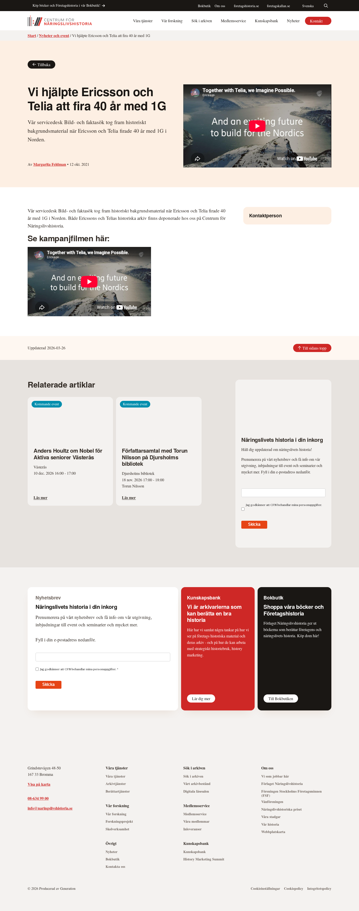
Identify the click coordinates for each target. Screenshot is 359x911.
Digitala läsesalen (196, 791)
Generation (68, 888)
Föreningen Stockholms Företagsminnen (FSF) (291, 793)
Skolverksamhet (117, 829)
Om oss (220, 5)
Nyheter (293, 20)
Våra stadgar (271, 817)
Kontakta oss (115, 867)
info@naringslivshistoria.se (50, 808)
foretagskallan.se (278, 5)
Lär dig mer (201, 698)
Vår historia (270, 824)
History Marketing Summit (203, 859)
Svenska (308, 5)
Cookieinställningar (265, 889)
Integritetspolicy (319, 889)
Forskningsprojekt (119, 821)
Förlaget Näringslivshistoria (282, 784)
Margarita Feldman (49, 164)
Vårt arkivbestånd (196, 784)
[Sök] (326, 6)
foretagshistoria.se (246, 5)
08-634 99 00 (38, 798)
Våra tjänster (142, 20)
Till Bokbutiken (280, 698)
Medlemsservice (233, 20)
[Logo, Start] (60, 20)
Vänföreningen (272, 802)
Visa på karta (39, 784)
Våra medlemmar (196, 821)
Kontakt (316, 20)
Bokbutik (204, 5)
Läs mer (40, 497)
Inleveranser (192, 829)
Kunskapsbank (266, 20)
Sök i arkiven (201, 20)
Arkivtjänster (116, 784)
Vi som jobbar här (275, 776)
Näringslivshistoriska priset (281, 809)
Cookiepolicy (293, 889)
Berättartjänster (118, 791)
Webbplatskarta (273, 832)
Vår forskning (172, 20)
